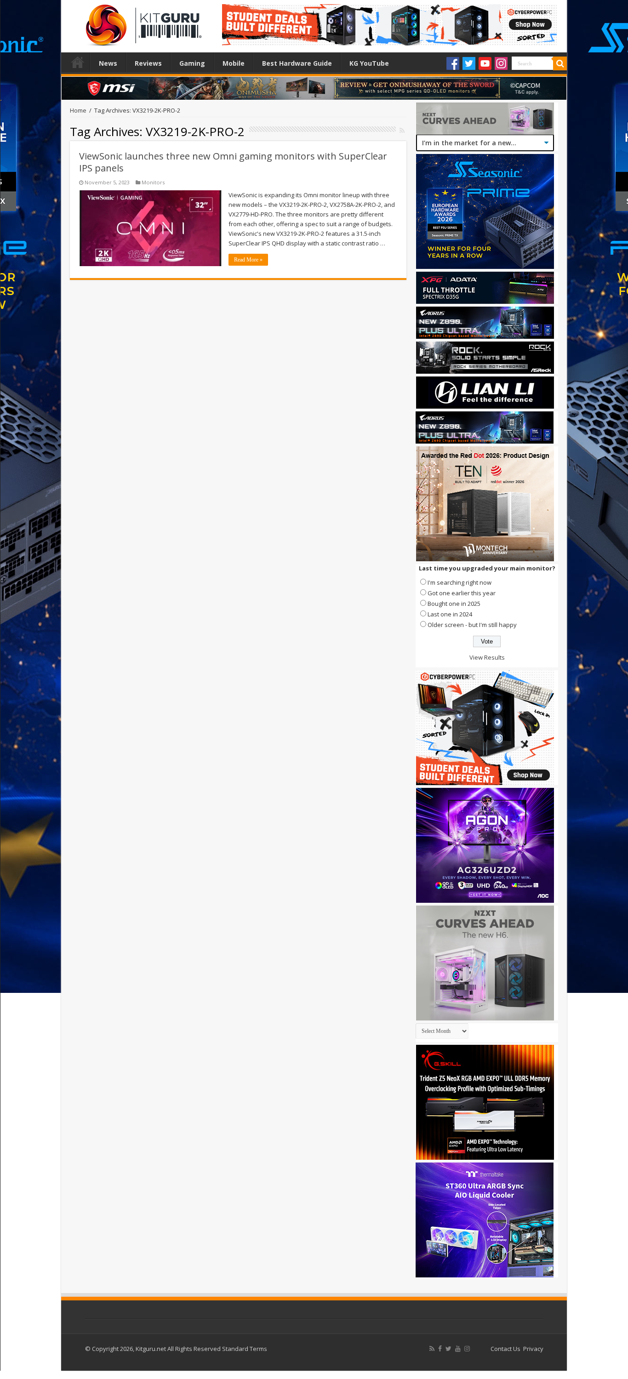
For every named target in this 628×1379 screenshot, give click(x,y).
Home (78, 62)
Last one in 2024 (450, 614)
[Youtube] (485, 63)
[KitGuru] (141, 22)
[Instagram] (501, 63)
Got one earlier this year (462, 593)
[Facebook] (452, 63)
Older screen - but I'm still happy (472, 625)
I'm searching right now (459, 582)
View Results (487, 657)
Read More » (248, 259)
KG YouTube (369, 63)
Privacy (533, 1349)
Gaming (192, 63)
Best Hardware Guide (297, 63)
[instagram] (467, 1348)
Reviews (148, 63)
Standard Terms (244, 1349)
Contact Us (505, 1349)
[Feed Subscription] (402, 130)
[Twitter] (468, 63)
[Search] (560, 63)
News (108, 63)
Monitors (153, 182)
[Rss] (431, 1348)
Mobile (234, 63)
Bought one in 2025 (454, 603)
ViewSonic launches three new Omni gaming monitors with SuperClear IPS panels (233, 162)
